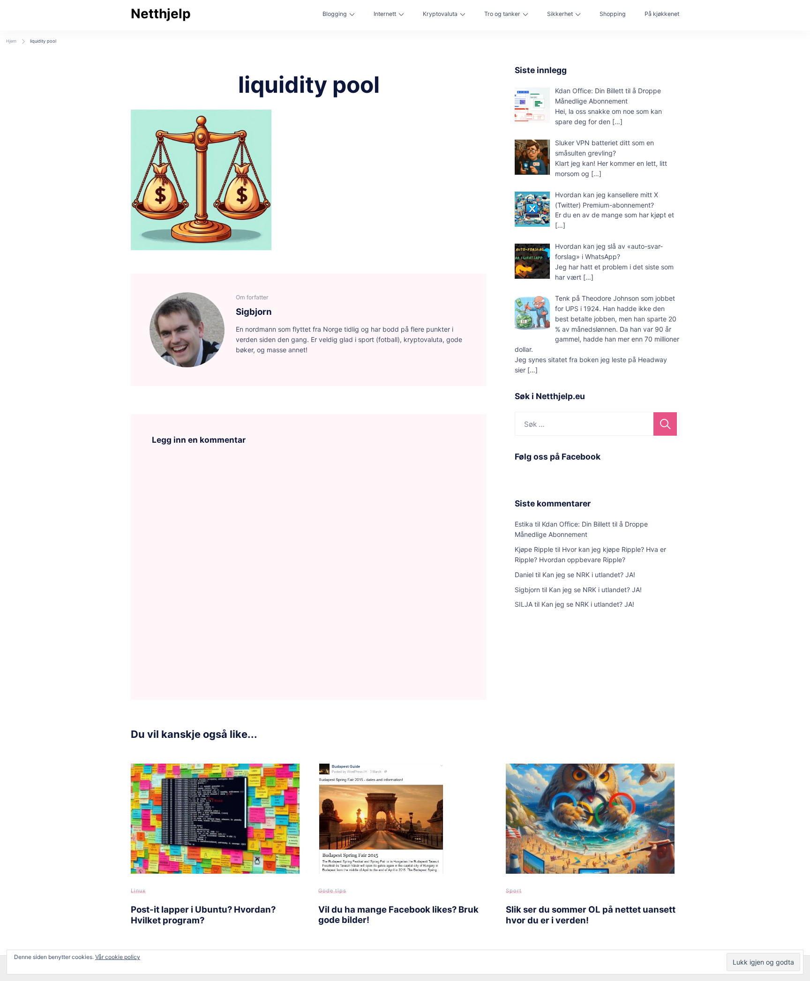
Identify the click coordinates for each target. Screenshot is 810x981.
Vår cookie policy (117, 956)
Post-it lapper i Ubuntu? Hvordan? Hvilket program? (203, 914)
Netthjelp (161, 14)
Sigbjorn (527, 590)
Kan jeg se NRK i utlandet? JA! (588, 575)
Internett (385, 13)
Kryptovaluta (440, 13)
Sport (514, 890)
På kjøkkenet (662, 13)
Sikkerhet (560, 13)
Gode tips (332, 890)
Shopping (613, 13)
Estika (524, 524)
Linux (138, 890)
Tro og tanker (502, 13)
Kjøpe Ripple (534, 549)
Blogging (334, 13)
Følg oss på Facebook (557, 456)
